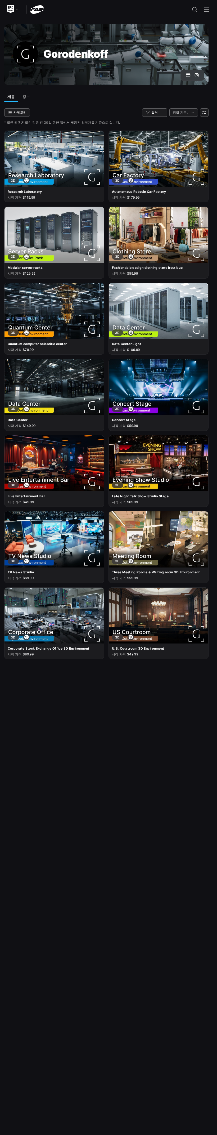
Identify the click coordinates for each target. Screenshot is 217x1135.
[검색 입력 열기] (195, 9)
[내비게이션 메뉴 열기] (206, 9)
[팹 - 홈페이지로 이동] (37, 9)
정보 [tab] (26, 96)
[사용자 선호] (204, 112)
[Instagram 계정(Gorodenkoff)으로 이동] (196, 75)
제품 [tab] (11, 96)
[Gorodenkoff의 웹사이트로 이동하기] (188, 75)
